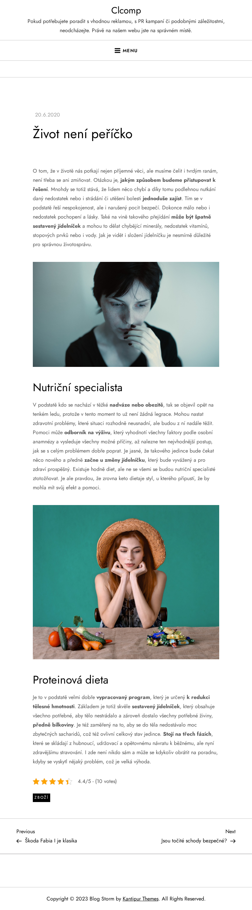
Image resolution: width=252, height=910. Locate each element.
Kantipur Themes (140, 898)
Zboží (41, 797)
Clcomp (126, 10)
